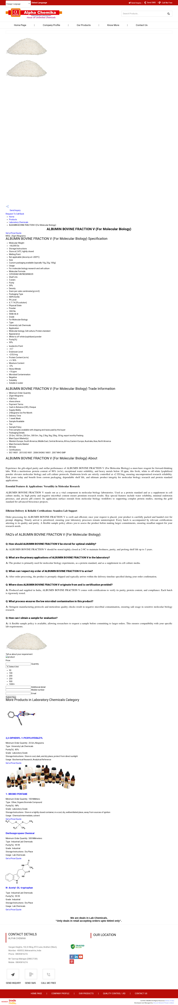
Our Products (84, 25)
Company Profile (51, 25)
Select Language (39, 3)
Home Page (20, 25)
